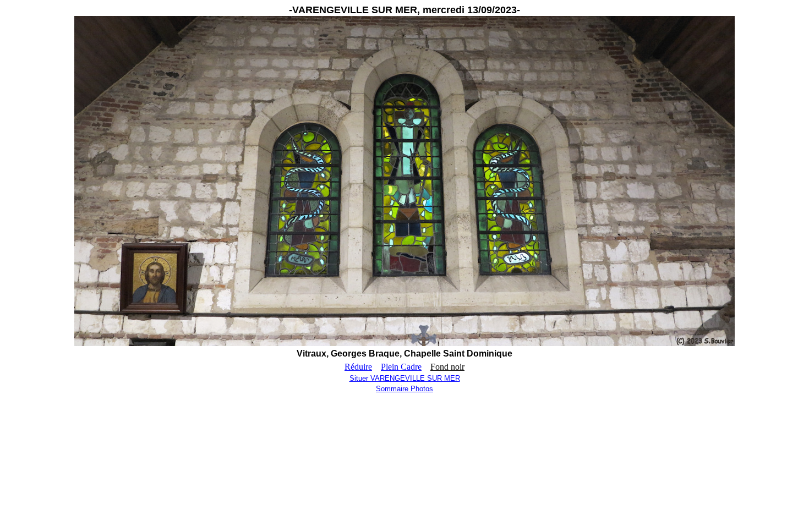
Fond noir (447, 366)
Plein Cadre (401, 366)
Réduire (358, 366)
